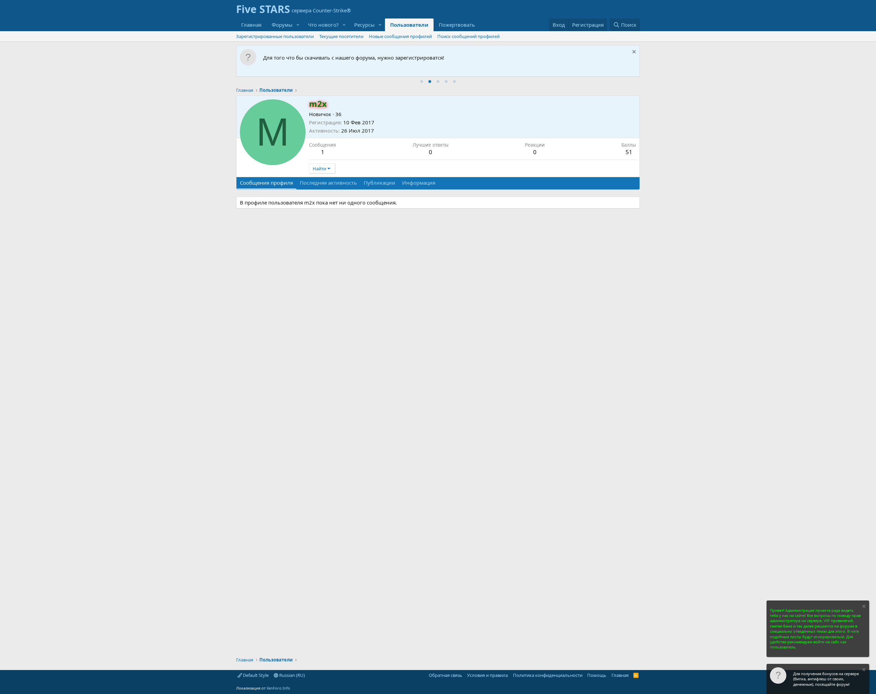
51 (629, 152)
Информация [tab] (418, 182)
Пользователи (409, 24)
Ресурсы (364, 24)
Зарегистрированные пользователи (275, 36)
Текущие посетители (341, 36)
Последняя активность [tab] (328, 182)
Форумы (282, 24)
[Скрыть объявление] (633, 52)
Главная (251, 24)
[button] (298, 24)
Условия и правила (487, 675)
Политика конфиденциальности (547, 675)
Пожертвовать (457, 24)
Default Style (255, 675)
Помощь (596, 675)
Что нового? (323, 24)
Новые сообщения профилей (400, 36)
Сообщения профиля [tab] (266, 182)
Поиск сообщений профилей (468, 36)
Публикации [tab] (379, 182)
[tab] (421, 81)
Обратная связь (445, 675)
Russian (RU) (291, 675)
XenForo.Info (278, 688)
